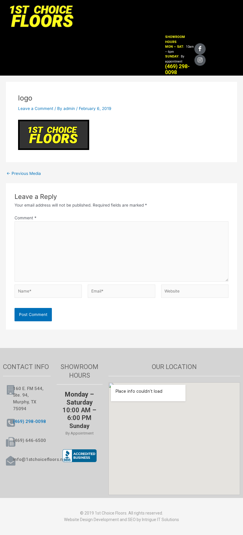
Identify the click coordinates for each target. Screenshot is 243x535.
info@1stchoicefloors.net (40, 459)
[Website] (194, 292)
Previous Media (24, 174)
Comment (25, 217)
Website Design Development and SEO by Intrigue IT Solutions (121, 519)
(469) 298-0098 (29, 421)
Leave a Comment (35, 108)
